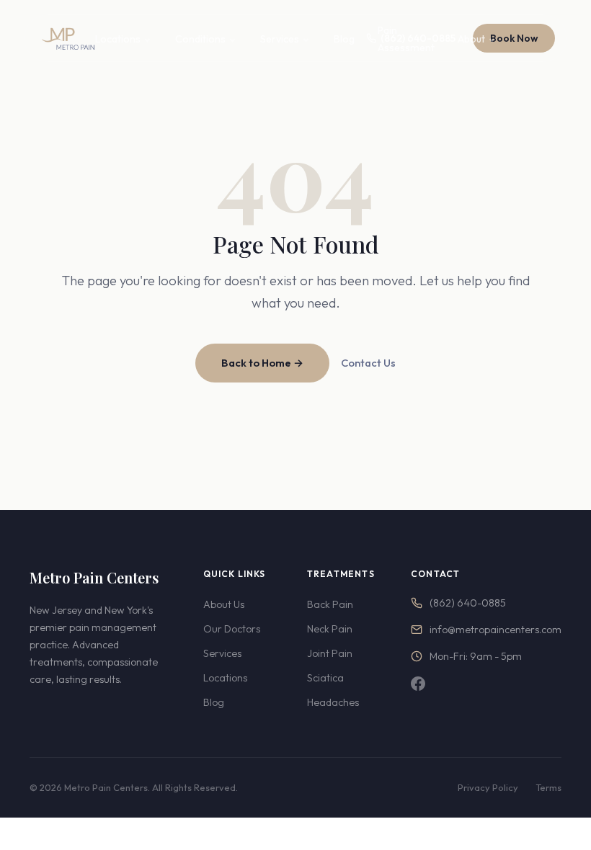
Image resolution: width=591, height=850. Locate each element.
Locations (118, 38)
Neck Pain (329, 628)
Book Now (514, 38)
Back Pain (330, 604)
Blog (344, 38)
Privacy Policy (488, 787)
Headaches (333, 702)
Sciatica (325, 677)
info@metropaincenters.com (495, 629)
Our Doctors (231, 628)
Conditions (200, 38)
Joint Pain (329, 653)
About (471, 38)
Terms (548, 787)
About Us (223, 604)
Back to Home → (262, 363)
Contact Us (368, 363)
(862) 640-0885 (468, 602)
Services (279, 38)
